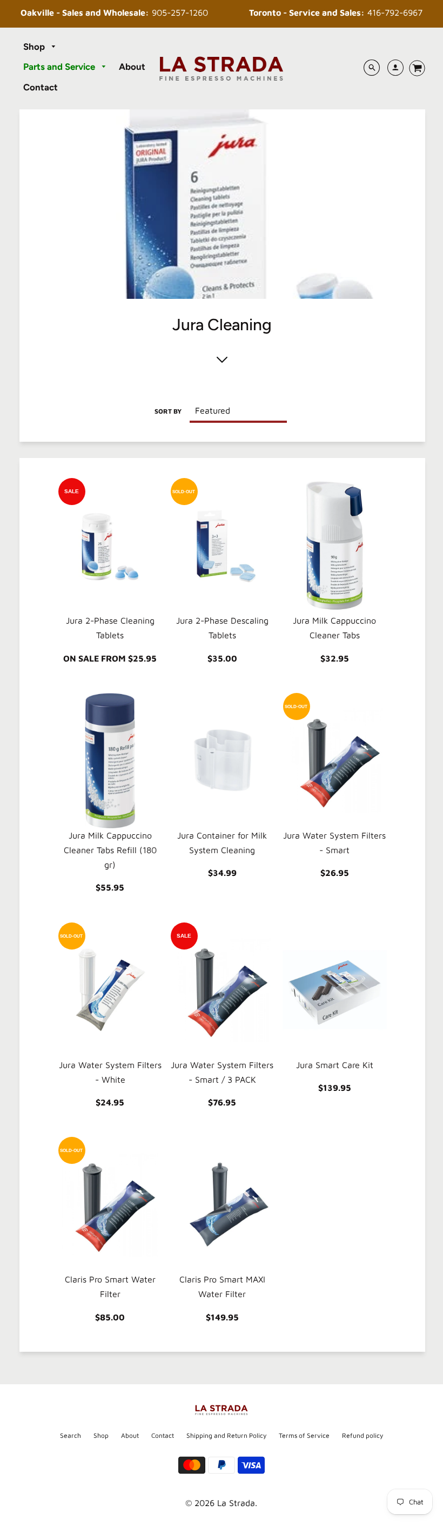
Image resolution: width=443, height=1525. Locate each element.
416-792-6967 (335, 12)
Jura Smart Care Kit (334, 1065)
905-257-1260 (114, 12)
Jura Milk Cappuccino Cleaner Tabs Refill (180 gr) (110, 849)
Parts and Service (60, 66)
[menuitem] (40, 47)
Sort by (168, 411)
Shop (35, 46)
